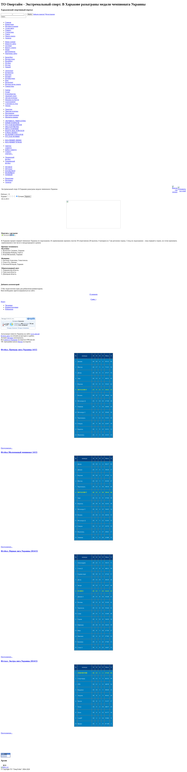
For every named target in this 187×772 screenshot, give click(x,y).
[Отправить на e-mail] (182, 188)
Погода (4, 318)
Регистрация (50, 14)
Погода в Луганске (12, 328)
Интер (20, 342)
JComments (93, 294)
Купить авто (5, 336)
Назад (3, 302)
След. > (93, 299)
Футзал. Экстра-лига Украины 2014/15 (19, 661)
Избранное (9, 309)
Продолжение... (6, 448)
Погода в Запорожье (23, 328)
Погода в (18, 321)
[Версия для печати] (174, 188)
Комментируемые (11, 307)
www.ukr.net (35, 334)
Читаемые (9, 305)
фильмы (10, 338)
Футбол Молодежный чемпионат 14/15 (19, 452)
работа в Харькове (11, 340)
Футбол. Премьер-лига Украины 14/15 (19, 349)
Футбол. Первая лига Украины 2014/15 (19, 551)
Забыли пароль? (39, 14)
